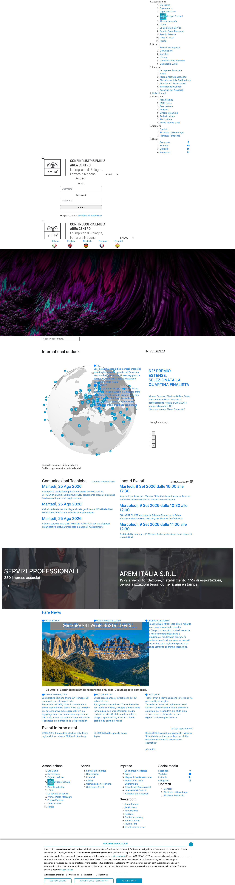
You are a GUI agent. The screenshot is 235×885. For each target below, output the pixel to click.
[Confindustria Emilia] (45, 77)
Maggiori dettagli (159, 427)
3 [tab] (153, 441)
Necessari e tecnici (55, 875)
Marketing (103, 875)
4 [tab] (153, 445)
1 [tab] (153, 433)
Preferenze (74, 875)
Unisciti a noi (159, 93)
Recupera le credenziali (90, 215)
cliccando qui (119, 856)
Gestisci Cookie (58, 881)
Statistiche (89, 875)
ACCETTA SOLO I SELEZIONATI (94, 881)
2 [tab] (153, 437)
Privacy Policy (66, 869)
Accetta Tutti (129, 881)
